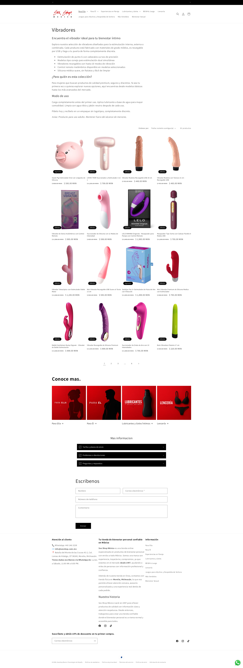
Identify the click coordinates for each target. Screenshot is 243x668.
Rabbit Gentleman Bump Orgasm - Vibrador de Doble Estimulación (68, 346)
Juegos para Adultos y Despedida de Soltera (163, 572)
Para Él (90, 423)
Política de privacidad (109, 662)
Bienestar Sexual (152, 581)
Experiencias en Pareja (154, 554)
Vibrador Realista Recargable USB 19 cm (137, 178)
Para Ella (56, 423)
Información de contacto (157, 662)
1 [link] (104, 363)
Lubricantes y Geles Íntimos (136, 423)
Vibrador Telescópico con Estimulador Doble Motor (68, 290)
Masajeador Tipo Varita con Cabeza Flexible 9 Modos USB (174, 235)
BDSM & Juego (151, 563)
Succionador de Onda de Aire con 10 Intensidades (135, 346)
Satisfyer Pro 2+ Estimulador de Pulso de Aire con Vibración (138, 290)
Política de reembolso (92, 662)
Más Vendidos (151, 576)
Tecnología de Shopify (75, 662)
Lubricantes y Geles (153, 559)
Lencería (161, 423)
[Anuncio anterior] (53, 2)
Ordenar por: (144, 128)
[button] (83, 11)
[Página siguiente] (138, 363)
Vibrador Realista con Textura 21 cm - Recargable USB (171, 179)
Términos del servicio (126, 662)
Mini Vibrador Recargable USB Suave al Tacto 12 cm (104, 290)
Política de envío (141, 662)
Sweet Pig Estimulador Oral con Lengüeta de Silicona (68, 179)
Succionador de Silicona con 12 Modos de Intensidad (102, 235)
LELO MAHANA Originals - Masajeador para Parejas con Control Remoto (138, 235)
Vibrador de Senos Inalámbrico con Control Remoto (68, 235)
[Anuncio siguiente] (190, 2)
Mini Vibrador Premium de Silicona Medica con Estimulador (173, 290)
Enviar (83, 526)
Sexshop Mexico (62, 662)
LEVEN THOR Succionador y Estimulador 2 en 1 (104, 179)
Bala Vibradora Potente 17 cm (168, 345)
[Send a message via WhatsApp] (238, 663)
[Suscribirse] (94, 641)
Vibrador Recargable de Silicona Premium (102, 345)
